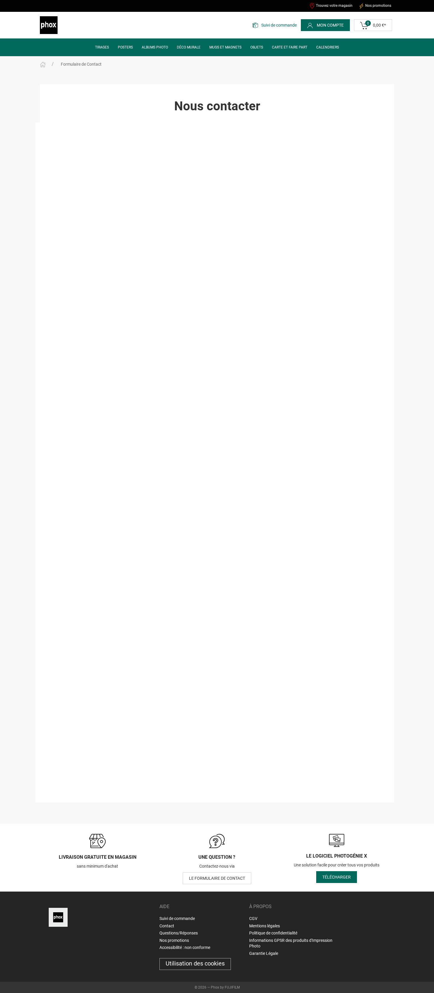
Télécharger (336, 877)
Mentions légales (264, 926)
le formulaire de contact (217, 878)
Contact (166, 926)
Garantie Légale (263, 953)
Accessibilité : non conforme (184, 947)
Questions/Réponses (178, 933)
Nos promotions (377, 6)
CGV (253, 918)
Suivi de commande (279, 25)
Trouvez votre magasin (334, 6)
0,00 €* (376, 24)
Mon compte (330, 25)
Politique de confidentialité (273, 933)
